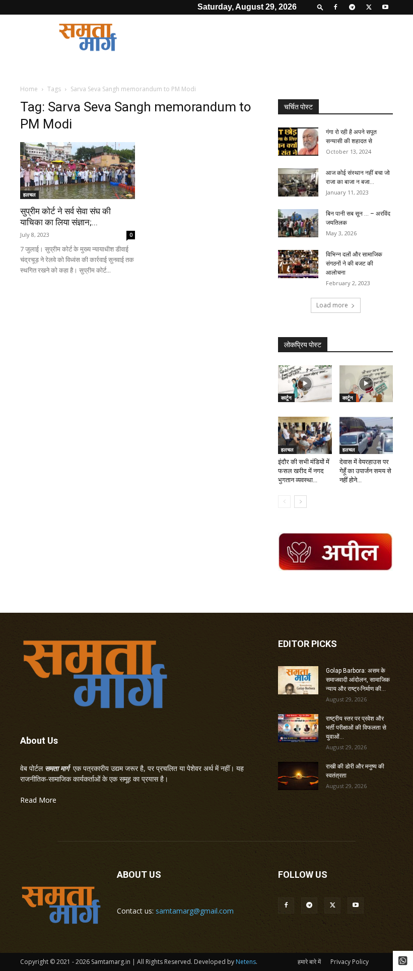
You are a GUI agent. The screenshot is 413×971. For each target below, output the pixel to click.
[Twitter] (368, 7)
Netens (246, 961)
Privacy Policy (349, 961)
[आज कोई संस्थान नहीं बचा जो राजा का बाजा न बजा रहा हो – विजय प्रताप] (298, 182)
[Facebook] (335, 7)
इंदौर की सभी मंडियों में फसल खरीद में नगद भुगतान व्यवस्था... (303, 471)
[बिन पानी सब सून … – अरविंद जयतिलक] (298, 223)
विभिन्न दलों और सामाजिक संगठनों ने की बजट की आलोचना (354, 263)
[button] (320, 7)
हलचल (29, 194)
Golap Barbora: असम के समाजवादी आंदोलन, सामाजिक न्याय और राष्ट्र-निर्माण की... (358, 679)
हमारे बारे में (309, 961)
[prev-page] (284, 501)
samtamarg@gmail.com (195, 911)
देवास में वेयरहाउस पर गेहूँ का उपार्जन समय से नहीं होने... (365, 471)
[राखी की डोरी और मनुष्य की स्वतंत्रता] (298, 776)
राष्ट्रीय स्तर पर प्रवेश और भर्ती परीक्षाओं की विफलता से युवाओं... (356, 727)
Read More (38, 800)
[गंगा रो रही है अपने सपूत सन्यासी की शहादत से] (298, 141)
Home (29, 89)
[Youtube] (385, 7)
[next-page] (300, 501)
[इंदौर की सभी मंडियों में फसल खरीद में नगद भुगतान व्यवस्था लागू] (305, 435)
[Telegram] (352, 7)
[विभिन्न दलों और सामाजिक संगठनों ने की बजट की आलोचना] (298, 264)
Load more (332, 305)
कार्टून (286, 397)
